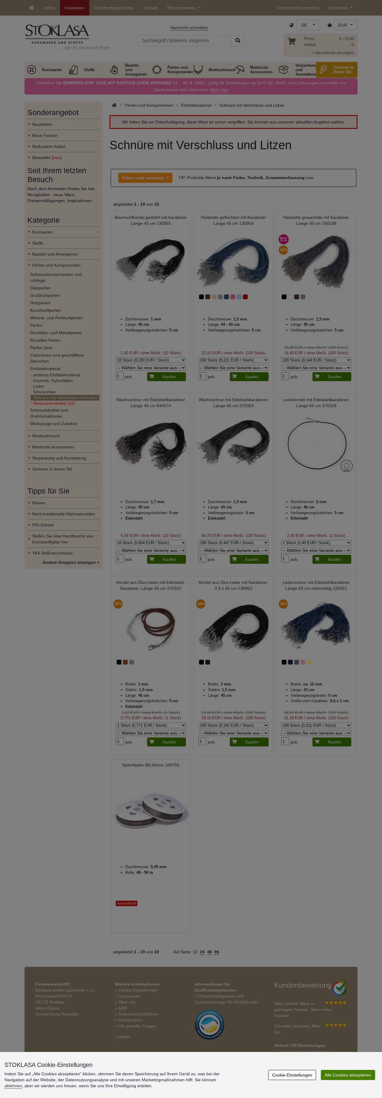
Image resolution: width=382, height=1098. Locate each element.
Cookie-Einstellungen (292, 1075)
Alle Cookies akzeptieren (348, 1075)
